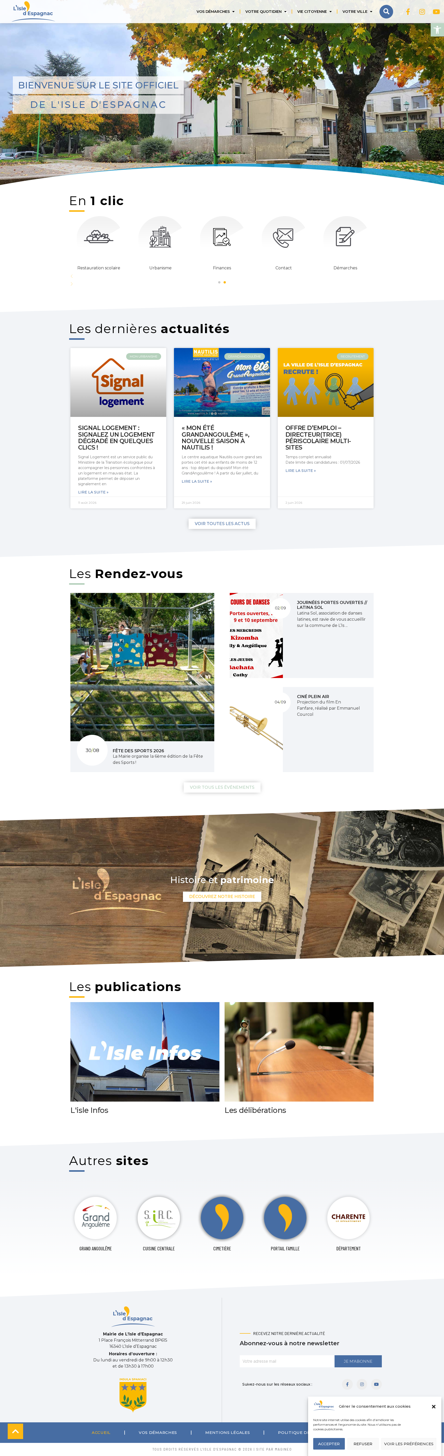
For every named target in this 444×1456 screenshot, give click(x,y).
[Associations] (345, 237)
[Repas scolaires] (284, 237)
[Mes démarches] (160, 237)
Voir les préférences (408, 1443)
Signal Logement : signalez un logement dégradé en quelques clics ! (116, 437)
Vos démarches (213, 11)
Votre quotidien (263, 11)
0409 (280, 702)
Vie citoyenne (312, 11)
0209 (280, 608)
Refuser (363, 1443)
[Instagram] (422, 11)
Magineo (283, 1449)
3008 (92, 750)
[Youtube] (436, 11)
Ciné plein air (313, 696)
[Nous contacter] (99, 237)
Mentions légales (227, 1432)
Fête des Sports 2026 (138, 750)
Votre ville (355, 11)
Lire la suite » (93, 492)
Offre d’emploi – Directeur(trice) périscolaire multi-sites (318, 437)
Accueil (101, 1432)
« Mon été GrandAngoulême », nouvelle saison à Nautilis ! (215, 437)
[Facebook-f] (408, 11)
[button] (437, 29)
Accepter (329, 1443)
